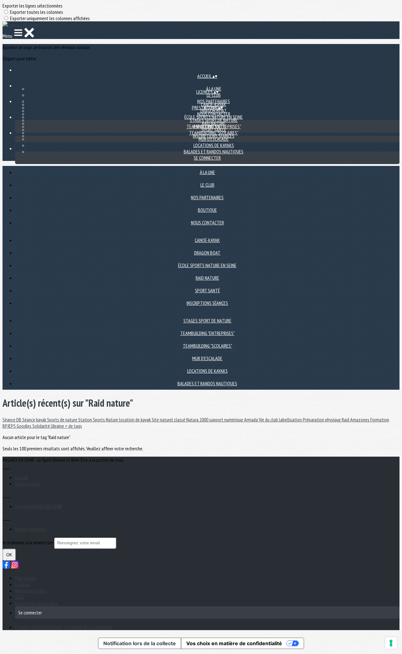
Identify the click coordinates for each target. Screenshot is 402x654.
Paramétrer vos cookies (36, 603)
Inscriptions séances (207, 303)
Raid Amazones (356, 419)
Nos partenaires (207, 197)
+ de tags (73, 426)
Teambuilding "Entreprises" (207, 333)
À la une (207, 172)
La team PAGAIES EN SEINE (38, 506)
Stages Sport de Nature (214, 120)
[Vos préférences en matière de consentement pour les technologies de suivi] (391, 643)
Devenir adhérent (30, 529)
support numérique (226, 419)
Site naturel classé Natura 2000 (180, 419)
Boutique (207, 210)
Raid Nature (207, 278)
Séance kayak (34, 419)
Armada (251, 419)
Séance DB (12, 419)
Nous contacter (207, 222)
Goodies (24, 426)
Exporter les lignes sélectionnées (32, 6)
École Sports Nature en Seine (207, 265)
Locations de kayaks (213, 145)
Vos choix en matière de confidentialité (234, 643)
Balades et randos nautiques (213, 151)
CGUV (19, 597)
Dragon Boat (213, 110)
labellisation (291, 419)
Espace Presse (28, 484)
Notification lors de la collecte (139, 643)
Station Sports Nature (98, 419)
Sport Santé (207, 290)
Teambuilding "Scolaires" (213, 132)
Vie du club (269, 419)
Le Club (214, 95)
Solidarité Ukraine (48, 426)
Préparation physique (322, 419)
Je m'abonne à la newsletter (28, 542)
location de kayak (135, 419)
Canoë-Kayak (207, 240)
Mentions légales (30, 590)
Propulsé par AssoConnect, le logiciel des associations (64, 627)
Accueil (21, 477)
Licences (22, 584)
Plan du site (25, 578)
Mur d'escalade (213, 139)
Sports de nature (62, 419)
